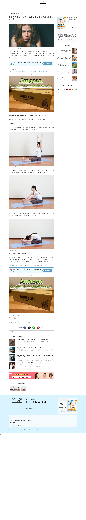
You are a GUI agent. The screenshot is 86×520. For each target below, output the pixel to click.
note (67, 89)
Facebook (24, 327)
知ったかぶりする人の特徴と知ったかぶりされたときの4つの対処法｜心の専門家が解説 (28, 71)
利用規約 (29, 429)
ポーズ (11, 322)
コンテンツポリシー (45, 429)
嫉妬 (29, 322)
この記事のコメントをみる (15, 331)
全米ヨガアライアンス (19, 261)
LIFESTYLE (60, 7)
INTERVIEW (36, 7)
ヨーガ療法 (35, 261)
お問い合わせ (9, 429)
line (73, 89)
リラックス (20, 322)
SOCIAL (29, 7)
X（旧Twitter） (30, 402)
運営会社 (51, 429)
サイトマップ (70, 429)
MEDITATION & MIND (20, 7)
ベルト (32, 215)
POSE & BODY (10, 7)
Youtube (70, 89)
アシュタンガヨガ (13, 257)
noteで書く (42, 327)
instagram (64, 89)
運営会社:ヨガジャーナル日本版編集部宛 (67, 39)
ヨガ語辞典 (76, 429)
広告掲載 (25, 429)
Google (76, 89)
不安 (24, 322)
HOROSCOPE (67, 7)
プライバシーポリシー (36, 429)
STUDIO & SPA (76, 7)
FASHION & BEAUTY (51, 7)
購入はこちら (73, 27)
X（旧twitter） (29, 327)
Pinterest (38, 327)
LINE (33, 327)
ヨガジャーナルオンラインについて (60, 429)
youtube (39, 402)
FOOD (42, 7)
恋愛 (15, 322)
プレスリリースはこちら (17, 429)
